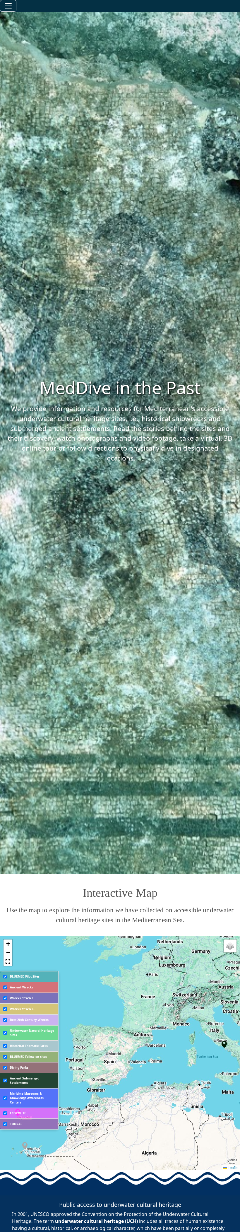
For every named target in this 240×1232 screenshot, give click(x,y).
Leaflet (233, 1167)
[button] (26, 1146)
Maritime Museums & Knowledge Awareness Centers (27, 1097)
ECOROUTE (18, 1113)
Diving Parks (19, 1067)
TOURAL (16, 1124)
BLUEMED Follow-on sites (28, 1057)
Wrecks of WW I (21, 998)
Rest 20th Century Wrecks (29, 1020)
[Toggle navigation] (8, 6)
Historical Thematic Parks (29, 1046)
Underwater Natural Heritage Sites (32, 1033)
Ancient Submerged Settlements (24, 1080)
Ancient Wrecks (21, 987)
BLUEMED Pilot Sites (25, 976)
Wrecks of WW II (22, 1009)
